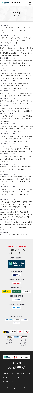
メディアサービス (8, 381)
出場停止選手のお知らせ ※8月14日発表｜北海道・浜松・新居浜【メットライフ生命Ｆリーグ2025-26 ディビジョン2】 (16, 40)
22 (13, 234)
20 (9, 234)
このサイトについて (9, 373)
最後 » (26, 234)
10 (4, 234)
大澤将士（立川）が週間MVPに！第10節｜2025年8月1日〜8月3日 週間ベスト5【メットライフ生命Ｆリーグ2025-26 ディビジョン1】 (16, 204)
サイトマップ (20, 377)
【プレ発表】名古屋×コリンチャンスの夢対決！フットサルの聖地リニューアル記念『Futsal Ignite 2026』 (16, 118)
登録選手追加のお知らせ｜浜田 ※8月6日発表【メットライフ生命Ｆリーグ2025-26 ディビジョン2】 (16, 169)
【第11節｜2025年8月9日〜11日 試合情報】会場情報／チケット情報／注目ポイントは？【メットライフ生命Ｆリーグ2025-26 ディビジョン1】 (16, 128)
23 (15, 234)
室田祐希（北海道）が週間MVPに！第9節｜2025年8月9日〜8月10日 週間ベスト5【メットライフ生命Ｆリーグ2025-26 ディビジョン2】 (16, 86)
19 (8, 234)
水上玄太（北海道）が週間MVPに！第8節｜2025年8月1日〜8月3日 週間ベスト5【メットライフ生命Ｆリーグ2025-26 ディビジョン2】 (16, 214)
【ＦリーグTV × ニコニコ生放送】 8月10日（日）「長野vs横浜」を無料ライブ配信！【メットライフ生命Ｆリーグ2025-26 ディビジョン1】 (16, 149)
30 (18, 234)
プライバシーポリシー (23, 373)
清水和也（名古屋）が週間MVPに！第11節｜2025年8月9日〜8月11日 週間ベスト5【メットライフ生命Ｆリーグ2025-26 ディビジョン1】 (16, 75)
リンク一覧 (6, 377)
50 (21, 234)
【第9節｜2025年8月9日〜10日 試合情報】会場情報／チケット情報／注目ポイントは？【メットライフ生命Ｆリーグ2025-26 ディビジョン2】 (16, 139)
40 (19, 234)
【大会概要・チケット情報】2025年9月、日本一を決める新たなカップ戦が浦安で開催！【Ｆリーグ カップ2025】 (16, 159)
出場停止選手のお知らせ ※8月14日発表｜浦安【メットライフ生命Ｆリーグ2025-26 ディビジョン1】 (16, 30)
